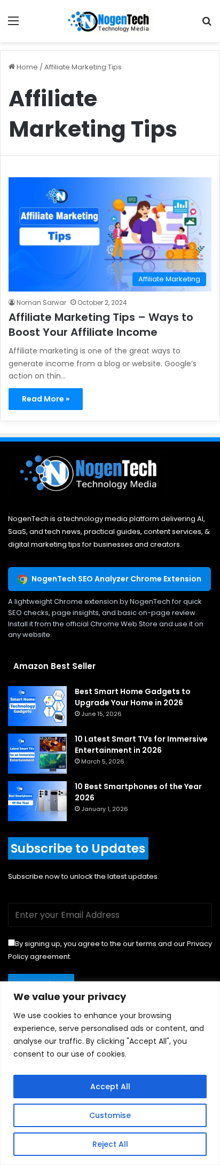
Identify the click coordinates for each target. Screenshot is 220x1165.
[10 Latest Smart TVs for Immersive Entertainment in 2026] (37, 754)
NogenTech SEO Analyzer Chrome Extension (116, 578)
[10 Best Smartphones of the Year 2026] (37, 801)
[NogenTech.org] (110, 21)
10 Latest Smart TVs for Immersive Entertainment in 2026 (141, 744)
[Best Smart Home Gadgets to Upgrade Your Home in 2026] (37, 706)
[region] (110, 1073)
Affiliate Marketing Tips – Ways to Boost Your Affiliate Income (101, 325)
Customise (110, 1115)
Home (26, 67)
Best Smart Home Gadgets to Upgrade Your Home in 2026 (133, 697)
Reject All (110, 1144)
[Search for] (206, 25)
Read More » (45, 398)
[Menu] (13, 25)
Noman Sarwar (41, 302)
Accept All (110, 1086)
